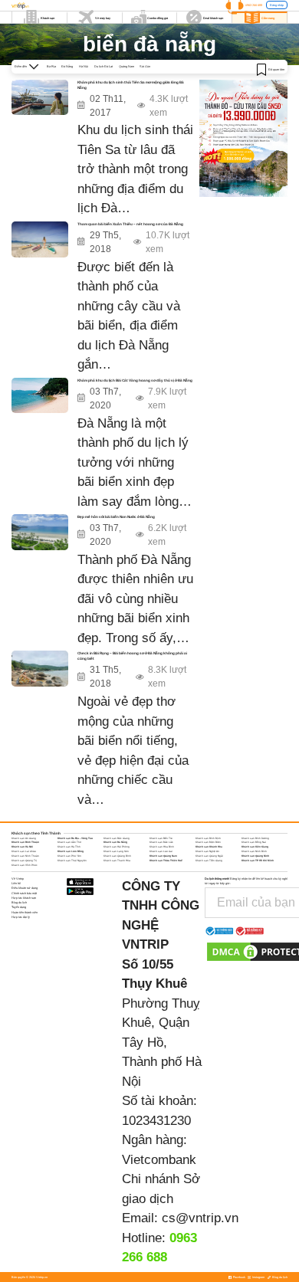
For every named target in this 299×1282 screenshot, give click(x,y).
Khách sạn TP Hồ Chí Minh (258, 860)
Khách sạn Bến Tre (161, 838)
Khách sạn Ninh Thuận (25, 855)
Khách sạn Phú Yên (69, 855)
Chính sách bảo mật (24, 893)
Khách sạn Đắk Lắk (161, 842)
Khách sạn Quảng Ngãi (209, 855)
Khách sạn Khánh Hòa (209, 846)
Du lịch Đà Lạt (103, 66)
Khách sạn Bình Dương (255, 838)
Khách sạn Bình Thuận (25, 842)
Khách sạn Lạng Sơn (116, 851)
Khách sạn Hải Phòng (117, 846)
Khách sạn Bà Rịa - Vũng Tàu (75, 838)
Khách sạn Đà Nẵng (115, 842)
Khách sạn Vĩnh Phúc (25, 865)
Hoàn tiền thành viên (25, 912)
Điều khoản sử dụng (25, 888)
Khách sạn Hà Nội (22, 846)
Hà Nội (83, 66)
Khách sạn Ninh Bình (254, 851)
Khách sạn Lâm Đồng (71, 851)
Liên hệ (16, 883)
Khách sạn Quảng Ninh (255, 855)
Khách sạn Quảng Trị (24, 860)
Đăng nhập (277, 5)
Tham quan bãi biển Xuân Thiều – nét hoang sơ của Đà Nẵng (130, 224)
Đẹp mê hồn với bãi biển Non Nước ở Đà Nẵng (116, 517)
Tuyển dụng (19, 907)
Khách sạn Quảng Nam (163, 855)
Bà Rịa (51, 66)
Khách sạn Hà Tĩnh (69, 846)
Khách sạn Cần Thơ (69, 842)
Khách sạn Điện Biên (208, 842)
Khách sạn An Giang (24, 838)
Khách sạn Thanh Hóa (117, 860)
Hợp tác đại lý (21, 917)
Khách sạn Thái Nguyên (72, 860)
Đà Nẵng (67, 66)
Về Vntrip (18, 878)
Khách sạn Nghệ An (207, 851)
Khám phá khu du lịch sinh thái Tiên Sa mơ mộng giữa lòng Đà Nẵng (130, 85)
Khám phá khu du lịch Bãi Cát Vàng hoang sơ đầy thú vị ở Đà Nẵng (134, 380)
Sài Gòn (145, 66)
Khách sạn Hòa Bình (162, 846)
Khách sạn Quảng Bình (117, 855)
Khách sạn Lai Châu (24, 851)
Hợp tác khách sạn (24, 898)
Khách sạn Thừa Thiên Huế (166, 860)
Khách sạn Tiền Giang (209, 860)
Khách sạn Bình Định (208, 838)
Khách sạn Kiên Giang (255, 846)
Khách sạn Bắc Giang (117, 838)
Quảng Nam (126, 66)
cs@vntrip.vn (200, 1218)
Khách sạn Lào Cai (161, 851)
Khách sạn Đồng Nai (254, 842)
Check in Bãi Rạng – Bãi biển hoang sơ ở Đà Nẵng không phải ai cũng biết (132, 656)
